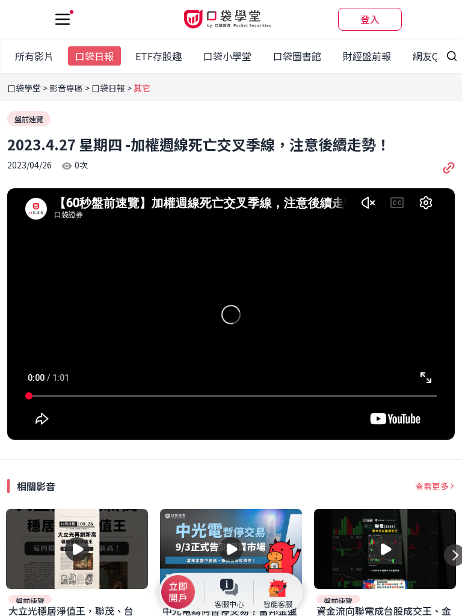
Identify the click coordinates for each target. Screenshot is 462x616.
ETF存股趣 (158, 56)
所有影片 (34, 56)
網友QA (429, 56)
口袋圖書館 (297, 56)
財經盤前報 (367, 56)
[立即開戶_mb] (178, 592)
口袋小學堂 (227, 56)
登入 (370, 19)
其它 (142, 88)
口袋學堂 (25, 88)
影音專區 (66, 88)
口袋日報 (94, 56)
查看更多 (432, 486)
